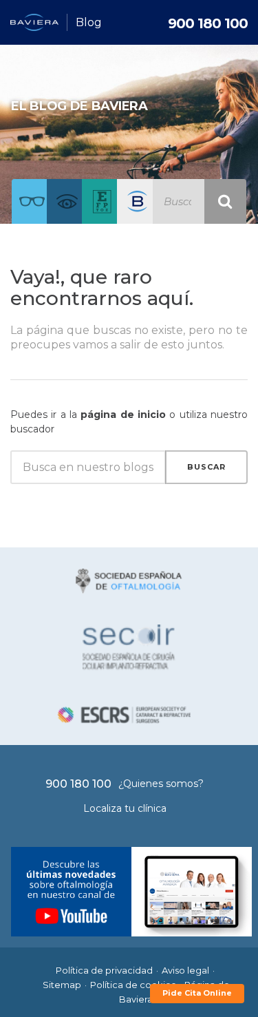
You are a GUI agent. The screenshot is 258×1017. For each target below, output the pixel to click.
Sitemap (62, 984)
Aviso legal (185, 970)
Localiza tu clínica (124, 808)
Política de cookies (132, 984)
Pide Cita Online (197, 993)
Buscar (206, 467)
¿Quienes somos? (161, 783)
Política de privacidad (104, 970)
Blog (89, 22)
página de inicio (123, 414)
